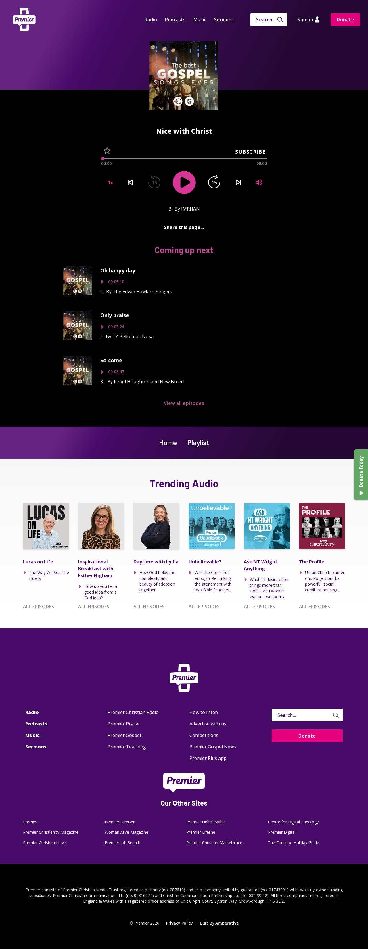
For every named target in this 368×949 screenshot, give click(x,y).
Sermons (224, 19)
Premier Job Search (122, 842)
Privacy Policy (179, 923)
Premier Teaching (127, 747)
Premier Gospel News (212, 747)
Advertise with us (207, 724)
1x (110, 182)
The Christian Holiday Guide (293, 842)
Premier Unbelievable (206, 822)
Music (199, 19)
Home (168, 442)
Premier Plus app (208, 758)
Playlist (198, 442)
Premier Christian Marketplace (214, 842)
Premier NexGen (120, 822)
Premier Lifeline (200, 832)
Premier (30, 822)
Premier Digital (282, 832)
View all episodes (184, 403)
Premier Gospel (124, 735)
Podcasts (175, 19)
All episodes (38, 606)
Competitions (203, 735)
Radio (151, 19)
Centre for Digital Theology (293, 822)
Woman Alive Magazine (126, 832)
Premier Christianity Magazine (50, 832)
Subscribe (250, 151)
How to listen (203, 712)
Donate (345, 19)
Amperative (227, 923)
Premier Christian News (45, 842)
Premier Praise (123, 724)
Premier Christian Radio (133, 712)
